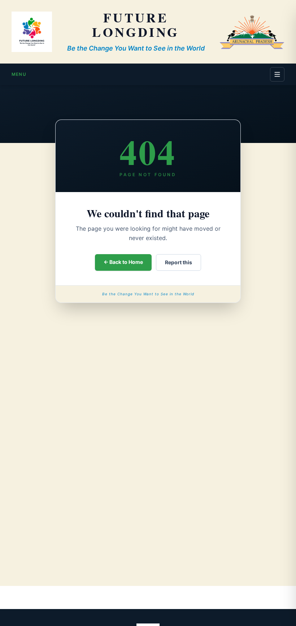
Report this (178, 262)
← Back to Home (123, 262)
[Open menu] (277, 74)
